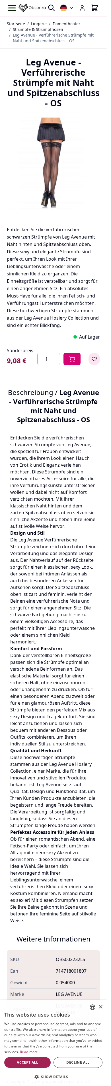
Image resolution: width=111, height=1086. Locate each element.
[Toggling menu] (12, 8)
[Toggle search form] (51, 8)
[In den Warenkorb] (72, 359)
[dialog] (53, 1043)
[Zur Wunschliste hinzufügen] (94, 359)
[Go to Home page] (32, 7)
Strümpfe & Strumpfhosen (38, 29)
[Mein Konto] (82, 8)
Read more (29, 1051)
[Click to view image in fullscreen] (53, 163)
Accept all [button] (27, 1062)
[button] (53, 1076)
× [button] (100, 1007)
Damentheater (66, 23)
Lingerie (39, 23)
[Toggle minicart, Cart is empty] (95, 8)
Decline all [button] (77, 1062)
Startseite (16, 23)
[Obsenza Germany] (67, 7)
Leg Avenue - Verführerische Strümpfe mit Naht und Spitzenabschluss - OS (53, 37)
